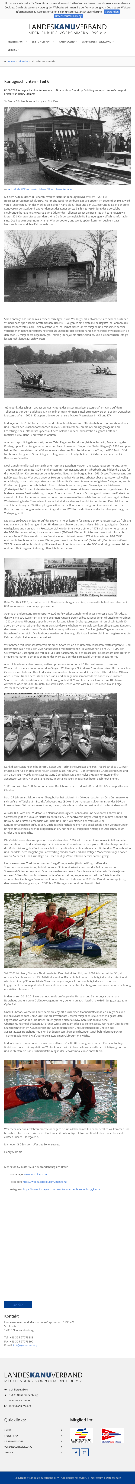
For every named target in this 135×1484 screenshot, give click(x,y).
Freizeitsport (16, 41)
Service (12, 49)
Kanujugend (67, 41)
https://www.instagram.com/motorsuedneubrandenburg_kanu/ (61, 1189)
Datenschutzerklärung (68, 16)
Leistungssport (42, 41)
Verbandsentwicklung (96, 41)
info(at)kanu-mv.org (25, 1345)
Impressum (96, 1477)
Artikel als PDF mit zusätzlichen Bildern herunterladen (40, 189)
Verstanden (112, 11)
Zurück (18, 1304)
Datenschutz (113, 1477)
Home (11, 61)
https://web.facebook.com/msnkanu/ (45, 1181)
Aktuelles (23, 61)
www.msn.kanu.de (35, 1174)
